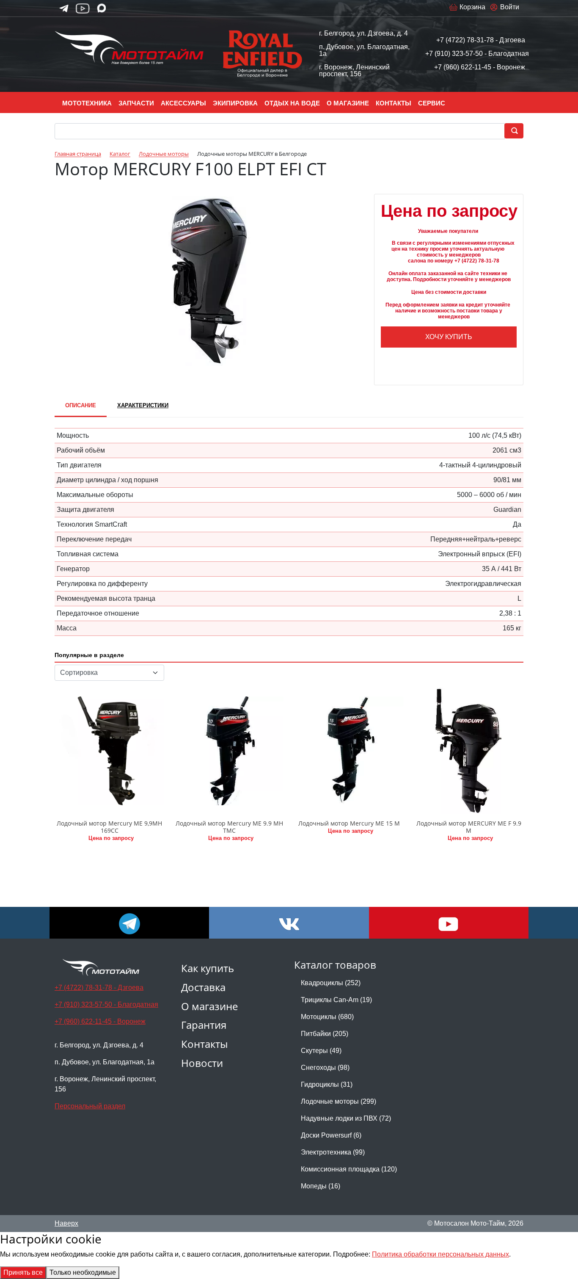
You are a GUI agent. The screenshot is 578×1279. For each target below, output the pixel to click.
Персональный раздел (90, 1106)
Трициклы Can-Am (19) (336, 999)
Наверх (66, 1223)
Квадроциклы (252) (331, 982)
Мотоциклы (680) (327, 1016)
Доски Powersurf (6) (331, 1135)
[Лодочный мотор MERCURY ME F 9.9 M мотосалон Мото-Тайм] (468, 751)
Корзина (472, 7)
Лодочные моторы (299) (338, 1101)
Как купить (207, 968)
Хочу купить (448, 336)
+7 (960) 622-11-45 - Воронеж (479, 67)
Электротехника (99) (333, 1152)
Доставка (203, 987)
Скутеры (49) (321, 1050)
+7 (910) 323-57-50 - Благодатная (477, 53)
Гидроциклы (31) (326, 1084)
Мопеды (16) (320, 1186)
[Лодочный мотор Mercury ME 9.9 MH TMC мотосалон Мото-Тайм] (229, 751)
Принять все (23, 1272)
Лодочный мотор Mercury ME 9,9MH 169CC (109, 826)
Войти (509, 7)
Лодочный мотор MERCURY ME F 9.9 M (468, 826)
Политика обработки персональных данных (440, 1254)
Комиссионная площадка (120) (349, 1169)
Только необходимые (83, 1272)
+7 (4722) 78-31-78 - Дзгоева (480, 40)
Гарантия (203, 1025)
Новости (202, 1063)
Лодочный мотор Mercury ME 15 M (349, 823)
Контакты (204, 1044)
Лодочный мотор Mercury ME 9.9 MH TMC (229, 826)
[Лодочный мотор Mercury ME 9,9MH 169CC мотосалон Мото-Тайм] (109, 751)
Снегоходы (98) (325, 1067)
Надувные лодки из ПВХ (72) (346, 1118)
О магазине (209, 1006)
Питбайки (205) (324, 1033)
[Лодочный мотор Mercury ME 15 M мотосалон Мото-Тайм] (349, 751)
